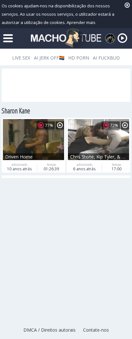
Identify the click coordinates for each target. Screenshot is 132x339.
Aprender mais (81, 22)
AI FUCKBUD (106, 58)
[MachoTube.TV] (66, 38)
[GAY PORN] (110, 38)
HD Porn (78, 58)
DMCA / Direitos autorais (49, 330)
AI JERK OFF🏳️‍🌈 (49, 58)
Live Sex (21, 58)
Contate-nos (96, 330)
